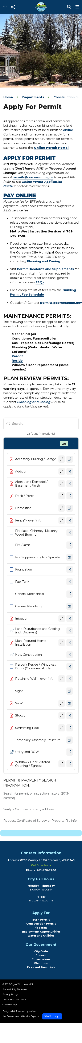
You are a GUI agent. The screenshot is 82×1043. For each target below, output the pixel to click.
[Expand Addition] (61, 472)
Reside (17, 360)
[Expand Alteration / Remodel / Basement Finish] (61, 484)
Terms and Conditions (14, 999)
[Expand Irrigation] (61, 619)
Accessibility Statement (15, 989)
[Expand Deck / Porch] (61, 496)
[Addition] (69, 471)
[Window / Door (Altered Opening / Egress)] (69, 764)
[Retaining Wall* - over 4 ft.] (69, 679)
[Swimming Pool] (69, 728)
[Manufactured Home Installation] (69, 643)
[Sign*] (69, 691)
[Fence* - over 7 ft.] (69, 520)
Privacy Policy (10, 994)
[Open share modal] (13, 7)
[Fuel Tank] (69, 582)
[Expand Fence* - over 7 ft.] (61, 521)
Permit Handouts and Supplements (45, 269)
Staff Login (52, 1016)
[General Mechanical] (69, 594)
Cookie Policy (10, 1004)
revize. (32, 1011)
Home (8, 97)
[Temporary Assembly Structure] (69, 740)
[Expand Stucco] (61, 716)
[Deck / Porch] (69, 496)
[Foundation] (69, 569)
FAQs (40, 282)
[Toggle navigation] (5, 7)
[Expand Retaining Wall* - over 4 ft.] (61, 679)
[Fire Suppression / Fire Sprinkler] (69, 557)
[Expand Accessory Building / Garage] (61, 459)
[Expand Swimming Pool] (61, 728)
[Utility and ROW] (69, 752)
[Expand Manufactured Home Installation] (61, 643)
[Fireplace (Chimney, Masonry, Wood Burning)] (69, 533)
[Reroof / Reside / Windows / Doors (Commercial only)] (69, 666)
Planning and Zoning (43, 261)
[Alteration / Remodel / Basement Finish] (69, 484)
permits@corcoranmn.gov (33, 177)
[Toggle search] (69, 7)
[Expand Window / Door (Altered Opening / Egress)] (61, 764)
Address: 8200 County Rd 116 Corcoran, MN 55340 (41, 860)
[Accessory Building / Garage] (69, 459)
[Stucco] (69, 716)
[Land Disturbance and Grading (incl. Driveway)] (69, 631)
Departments (33, 97)
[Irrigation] (69, 618)
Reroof (17, 356)
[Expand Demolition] (61, 508)
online (68, 130)
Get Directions (41, 865)
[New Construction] (69, 655)
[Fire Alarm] (69, 545)
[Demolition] (69, 508)
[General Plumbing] (69, 606)
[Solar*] (69, 703)
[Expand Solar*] (61, 703)
